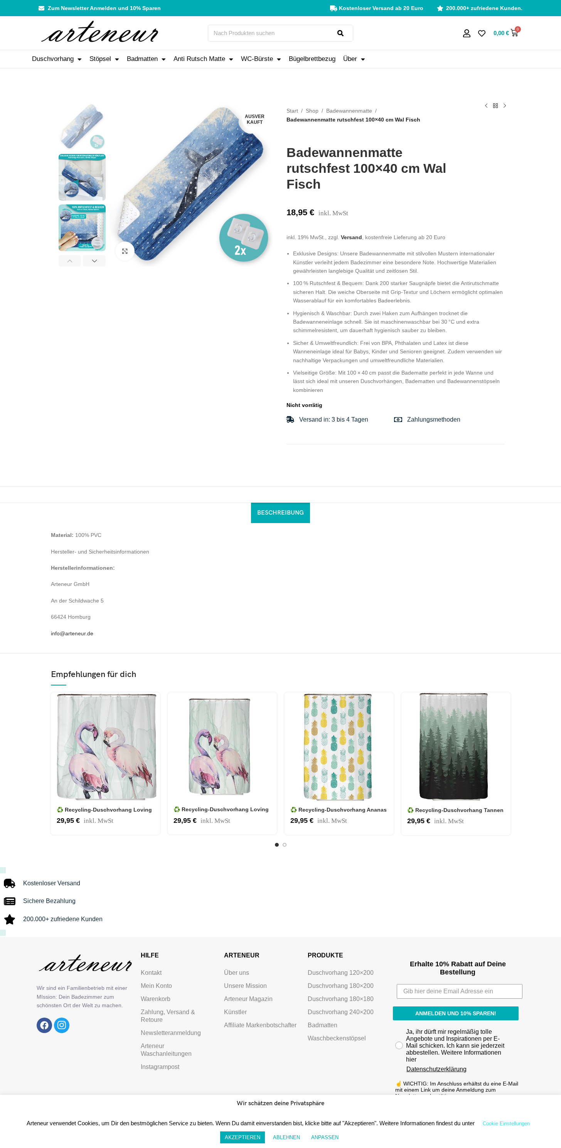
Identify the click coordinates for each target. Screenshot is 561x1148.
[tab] (280, 513)
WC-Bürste (257, 58)
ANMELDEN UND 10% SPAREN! (455, 1013)
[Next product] (504, 105)
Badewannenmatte (349, 111)
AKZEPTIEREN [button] (242, 1137)
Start (292, 111)
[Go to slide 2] (284, 845)
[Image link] (44, 1025)
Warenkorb (155, 999)
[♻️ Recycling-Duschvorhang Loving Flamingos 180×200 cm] (105, 747)
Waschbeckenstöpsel (337, 1038)
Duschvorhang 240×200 (341, 1012)
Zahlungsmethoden (433, 419)
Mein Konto (156, 986)
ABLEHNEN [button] (286, 1137)
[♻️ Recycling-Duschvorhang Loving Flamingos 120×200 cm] (222, 746)
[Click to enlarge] (125, 251)
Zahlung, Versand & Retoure (168, 1016)
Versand (351, 237)
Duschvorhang (53, 58)
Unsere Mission (245, 986)
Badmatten (142, 58)
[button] (70, 261)
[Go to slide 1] (277, 845)
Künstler (235, 1012)
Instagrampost (160, 1067)
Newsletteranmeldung (171, 1033)
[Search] (345, 33)
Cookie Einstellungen (506, 1123)
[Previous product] (486, 105)
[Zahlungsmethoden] (398, 419)
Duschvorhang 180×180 (341, 999)
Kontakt (151, 972)
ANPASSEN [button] (325, 1137)
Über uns (236, 972)
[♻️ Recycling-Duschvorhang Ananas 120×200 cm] (339, 747)
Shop (312, 111)
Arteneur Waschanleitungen (166, 1050)
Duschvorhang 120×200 (341, 972)
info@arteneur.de (72, 633)
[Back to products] (495, 105)
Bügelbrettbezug (312, 58)
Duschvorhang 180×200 (341, 986)
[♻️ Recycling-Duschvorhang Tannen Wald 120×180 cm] (455, 747)
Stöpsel (100, 58)
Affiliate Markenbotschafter (260, 1025)
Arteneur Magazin (248, 999)
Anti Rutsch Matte (199, 58)
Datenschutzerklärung (436, 1069)
